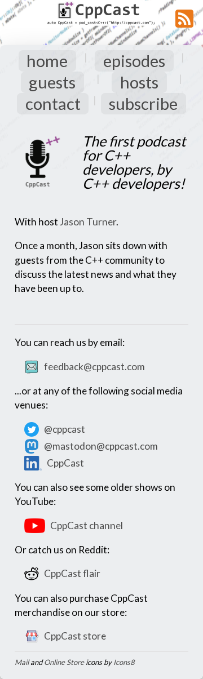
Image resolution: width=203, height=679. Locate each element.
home (47, 60)
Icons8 (124, 662)
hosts (139, 82)
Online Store (64, 662)
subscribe (143, 103)
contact (53, 103)
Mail (22, 662)
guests (52, 82)
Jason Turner (88, 222)
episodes (134, 60)
